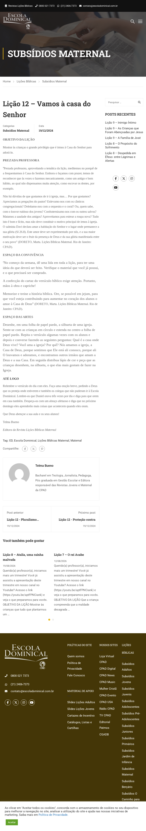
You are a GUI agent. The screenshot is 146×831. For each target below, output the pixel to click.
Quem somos (75, 656)
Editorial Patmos (104, 725)
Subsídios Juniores (128, 728)
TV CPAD (105, 715)
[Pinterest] (42, 449)
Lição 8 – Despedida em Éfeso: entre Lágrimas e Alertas (120, 156)
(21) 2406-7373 (69, 6)
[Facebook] (25, 449)
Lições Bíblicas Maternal (53, 440)
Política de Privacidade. (53, 815)
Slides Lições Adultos (81, 702)
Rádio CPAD (107, 708)
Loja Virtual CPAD (106, 659)
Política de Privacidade (74, 665)
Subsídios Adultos (128, 666)
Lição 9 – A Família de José (123, 138)
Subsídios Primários (128, 741)
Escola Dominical (25, 440)
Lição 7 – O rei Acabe (69, 555)
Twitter (124, 178)
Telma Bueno (44, 465)
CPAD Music (107, 682)
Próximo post (86, 512)
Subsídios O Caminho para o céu (131, 799)
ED (11, 440)
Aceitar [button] (12, 822)
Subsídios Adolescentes (130, 704)
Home (7, 81)
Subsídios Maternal (54, 81)
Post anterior (15, 512)
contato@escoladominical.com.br (100, 6)
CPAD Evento (107, 695)
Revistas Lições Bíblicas (20, 6)
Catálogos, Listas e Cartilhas (79, 725)
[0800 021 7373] (6, 675)
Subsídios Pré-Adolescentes (131, 716)
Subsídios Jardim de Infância (128, 756)
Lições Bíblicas (26, 81)
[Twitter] (33, 449)
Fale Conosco (76, 675)
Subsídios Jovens (128, 679)
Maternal (76, 440)
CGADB (104, 734)
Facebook (116, 178)
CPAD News (107, 675)
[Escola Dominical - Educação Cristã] (17, 21)
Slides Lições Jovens (80, 709)
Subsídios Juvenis (128, 691)
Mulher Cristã (108, 688)
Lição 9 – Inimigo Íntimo (120, 122)
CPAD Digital (107, 668)
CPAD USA (106, 702)
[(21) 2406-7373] (6, 684)
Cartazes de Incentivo (81, 715)
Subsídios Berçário (128, 784)
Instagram (132, 178)
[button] (49, 620)
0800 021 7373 (47, 6)
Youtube (116, 187)
